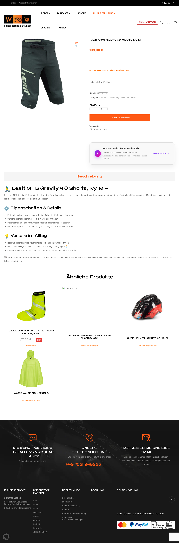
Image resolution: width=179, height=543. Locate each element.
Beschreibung (89, 176)
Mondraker (38, 512)
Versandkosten (94, 126)
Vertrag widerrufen (147, 22)
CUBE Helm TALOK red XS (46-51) (148, 338)
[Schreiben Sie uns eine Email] (146, 437)
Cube (35, 504)
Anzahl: (95, 105)
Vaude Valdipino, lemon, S (31, 393)
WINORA (37, 520)
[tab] (89, 176)
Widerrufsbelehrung (71, 505)
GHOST (36, 516)
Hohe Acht (37, 528)
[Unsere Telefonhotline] (89, 437)
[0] (175, 22)
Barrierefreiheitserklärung (74, 513)
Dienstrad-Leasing (12, 497)
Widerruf (66, 509)
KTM (35, 500)
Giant (35, 508)
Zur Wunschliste (99, 129)
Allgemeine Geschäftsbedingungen (72, 518)
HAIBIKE (36, 524)
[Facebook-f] (173, 3)
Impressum (67, 501)
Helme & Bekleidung (110, 97)
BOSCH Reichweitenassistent (17, 508)
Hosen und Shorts (128, 97)
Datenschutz (68, 497)
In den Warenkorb (121, 118)
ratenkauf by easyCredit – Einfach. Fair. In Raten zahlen (17, 503)
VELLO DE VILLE (40, 532)
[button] (76, 44)
